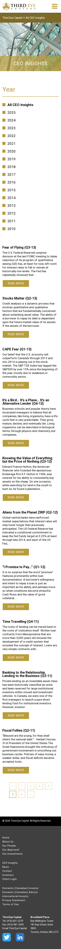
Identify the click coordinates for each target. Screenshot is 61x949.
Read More (16, 283)
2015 (11, 190)
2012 (11, 213)
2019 (11, 159)
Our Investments (12, 853)
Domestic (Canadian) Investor (20, 888)
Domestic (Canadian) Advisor (20, 892)
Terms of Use (10, 904)
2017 (11, 175)
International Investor (15, 896)
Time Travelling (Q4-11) (20, 622)
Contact (7, 871)
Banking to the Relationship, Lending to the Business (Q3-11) (27, 674)
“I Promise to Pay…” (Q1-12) (23, 567)
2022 (11, 136)
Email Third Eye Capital (14, 928)
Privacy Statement (13, 900)
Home (5, 837)
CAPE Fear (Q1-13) (17, 349)
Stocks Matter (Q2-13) (19, 298)
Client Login (9, 879)
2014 (11, 198)
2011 (11, 221)
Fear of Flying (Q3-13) (19, 247)
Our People (9, 845)
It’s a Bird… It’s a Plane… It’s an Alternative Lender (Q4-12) (25, 401)
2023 (11, 128)
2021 (11, 144)
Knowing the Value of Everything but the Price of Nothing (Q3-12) (27, 459)
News (5, 867)
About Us (8, 841)
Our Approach (10, 849)
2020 (11, 151)
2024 (11, 120)
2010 (11, 229)
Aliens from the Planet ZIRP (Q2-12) (30, 512)
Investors (8, 875)
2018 (11, 167)
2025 (11, 113)
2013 (11, 206)
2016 (11, 182)
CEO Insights (10, 863)
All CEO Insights (20, 105)
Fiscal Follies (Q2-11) (18, 730)
